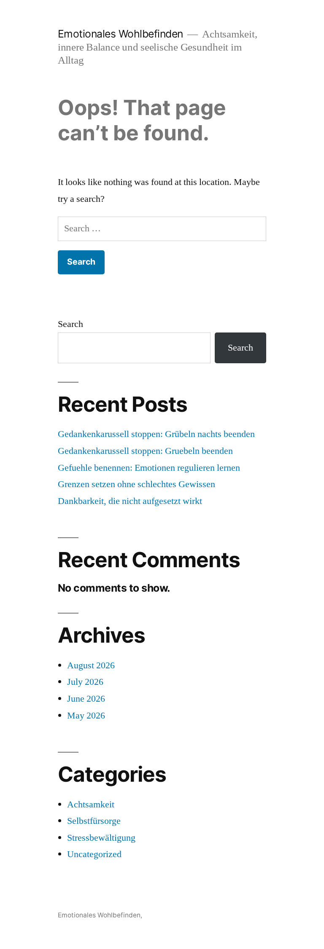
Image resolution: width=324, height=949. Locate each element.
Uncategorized (94, 854)
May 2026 (86, 715)
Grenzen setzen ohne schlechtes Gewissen (136, 484)
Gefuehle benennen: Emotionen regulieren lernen (149, 468)
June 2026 (86, 699)
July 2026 (85, 682)
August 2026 (91, 665)
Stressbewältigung (101, 838)
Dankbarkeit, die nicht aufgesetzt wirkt (130, 501)
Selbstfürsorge (94, 821)
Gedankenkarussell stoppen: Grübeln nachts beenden (156, 434)
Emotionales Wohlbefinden (120, 33)
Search (70, 324)
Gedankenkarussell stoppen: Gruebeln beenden (145, 451)
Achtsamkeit (90, 804)
